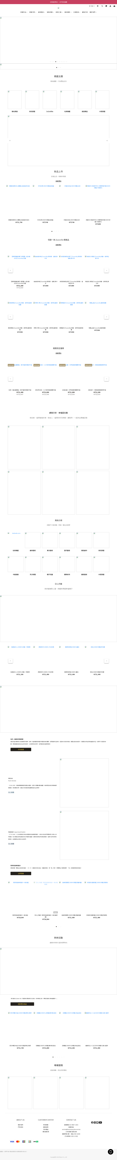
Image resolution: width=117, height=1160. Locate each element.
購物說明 (45, 1127)
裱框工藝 (58, 12)
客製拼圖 (50, 12)
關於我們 (92, 12)
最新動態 (41, 12)
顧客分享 (85, 12)
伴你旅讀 (21, 749)
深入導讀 (11, 792)
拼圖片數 (32, 12)
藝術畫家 (67, 12)
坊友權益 (45, 1129)
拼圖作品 (23, 12)
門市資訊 (20, 1127)
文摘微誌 (76, 12)
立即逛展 (21, 873)
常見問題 (45, 1125)
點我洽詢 (74, 1132)
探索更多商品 (22, 1004)
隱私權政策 (46, 1132)
